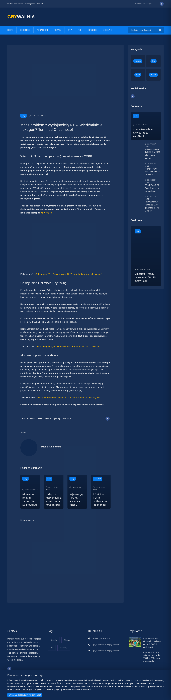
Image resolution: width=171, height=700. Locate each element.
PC (79, 30)
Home (10, 30)
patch (40, 418)
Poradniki (42, 30)
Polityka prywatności (15, 4)
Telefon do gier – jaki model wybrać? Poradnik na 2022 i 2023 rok (67, 346)
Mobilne (107, 30)
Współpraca (30, 4)
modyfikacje (55, 418)
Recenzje (25, 30)
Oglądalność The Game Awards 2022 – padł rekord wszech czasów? (69, 274)
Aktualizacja (67, 418)
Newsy (57, 30)
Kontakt (40, 4)
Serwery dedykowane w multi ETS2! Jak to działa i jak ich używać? (68, 398)
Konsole (92, 30)
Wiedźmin (31, 418)
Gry (69, 30)
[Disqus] (65, 558)
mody (46, 418)
